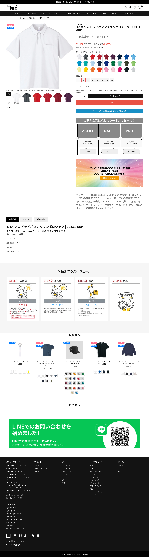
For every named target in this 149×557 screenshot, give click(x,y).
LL (97, 80)
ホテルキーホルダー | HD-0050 (20, 361)
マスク (92, 468)
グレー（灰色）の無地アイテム (93, 201)
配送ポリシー (11, 522)
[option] (39, 56)
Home (8, 18)
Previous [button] (8, 57)
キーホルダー (95, 477)
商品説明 (12, 219)
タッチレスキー (95, 480)
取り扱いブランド (107, 13)
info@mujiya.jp (14, 545)
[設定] (130, 7)
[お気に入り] (134, 7)
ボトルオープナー (96, 483)
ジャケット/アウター (41, 468)
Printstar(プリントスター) (15, 471)
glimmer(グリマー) (82, 24)
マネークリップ (95, 486)
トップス (18, 13)
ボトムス (45, 13)
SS (79, 80)
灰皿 (91, 489)
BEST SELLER (99, 195)
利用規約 (9, 525)
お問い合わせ (11, 511)
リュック (65, 477)
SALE (10, 25)
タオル (92, 465)
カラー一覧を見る (13, 103)
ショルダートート (68, 471)
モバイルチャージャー (98, 492)
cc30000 (110, 151)
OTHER (93, 495)
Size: (79, 76)
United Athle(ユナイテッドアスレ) (18, 465)
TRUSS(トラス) (11, 482)
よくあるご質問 (127, 13)
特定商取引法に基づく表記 (15, 528)
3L (102, 80)
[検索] (126, 7)
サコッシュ (66, 474)
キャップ (121, 465)
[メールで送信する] (8, 107)
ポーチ (64, 480)
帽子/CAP (91, 13)
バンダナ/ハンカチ (96, 471)
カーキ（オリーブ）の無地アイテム (121, 198)
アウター (31, 13)
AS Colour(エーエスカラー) (15, 495)
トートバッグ (67, 468)
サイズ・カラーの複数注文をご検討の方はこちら (109, 111)
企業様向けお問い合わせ (14, 514)
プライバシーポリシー (14, 519)
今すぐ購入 (109, 102)
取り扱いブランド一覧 (14, 498)
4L (107, 80)
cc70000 (131, 151)
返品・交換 (40, 219)
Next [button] (71, 57)
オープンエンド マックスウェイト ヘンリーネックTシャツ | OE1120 (47, 363)
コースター (94, 474)
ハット (120, 471)
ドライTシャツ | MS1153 (102, 361)
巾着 (63, 483)
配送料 (82, 47)
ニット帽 (121, 468)
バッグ (57, 13)
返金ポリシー (11, 516)
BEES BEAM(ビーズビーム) (16, 474)
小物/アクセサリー (73, 13)
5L (112, 80)
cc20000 (88, 151)
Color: (89, 52)
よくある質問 (11, 508)
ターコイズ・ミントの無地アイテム (102, 204)
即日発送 (10, 28)
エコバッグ (66, 465)
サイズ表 (26, 219)
